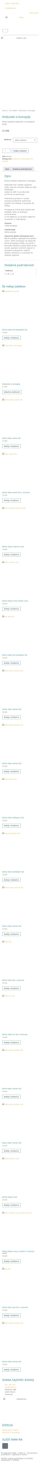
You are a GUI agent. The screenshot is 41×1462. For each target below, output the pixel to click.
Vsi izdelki (13, 111)
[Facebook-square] (5, 1446)
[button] (20, 35)
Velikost (7, 139)
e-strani (23, 1454)
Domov (5, 111)
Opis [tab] (7, 169)
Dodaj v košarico (20, 151)
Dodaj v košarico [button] (11, 338)
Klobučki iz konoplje (20, 159)
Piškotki (16, 1460)
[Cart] (5, 30)
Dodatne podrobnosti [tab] (22, 169)
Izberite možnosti (12, 392)
